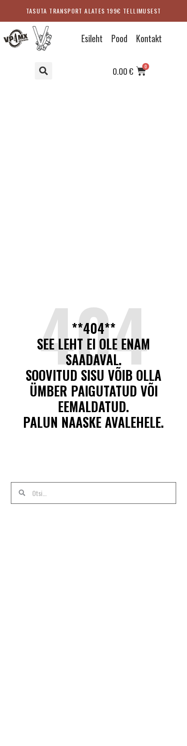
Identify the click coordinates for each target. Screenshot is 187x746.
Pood (119, 38)
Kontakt (149, 38)
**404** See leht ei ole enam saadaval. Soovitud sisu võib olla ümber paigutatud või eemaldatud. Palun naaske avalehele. (93, 375)
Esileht (92, 38)
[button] (43, 71)
